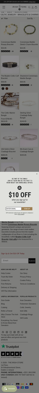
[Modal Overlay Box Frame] (19, 196)
